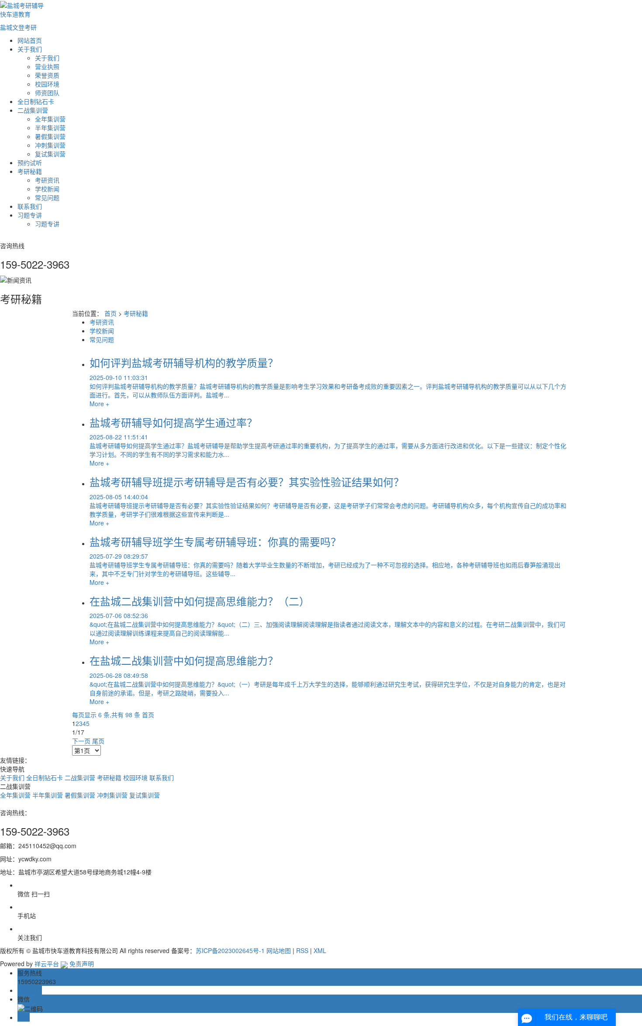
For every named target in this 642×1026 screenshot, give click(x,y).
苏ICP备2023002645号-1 (230, 950)
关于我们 (29, 49)
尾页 (98, 740)
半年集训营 (50, 127)
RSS (302, 950)
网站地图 (278, 950)
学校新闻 (47, 188)
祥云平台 (47, 963)
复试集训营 (50, 153)
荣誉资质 (47, 75)
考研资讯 (47, 180)
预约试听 (29, 162)
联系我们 (29, 206)
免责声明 (81, 963)
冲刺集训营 (50, 145)
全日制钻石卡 (35, 101)
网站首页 (29, 40)
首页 (110, 313)
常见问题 (47, 197)
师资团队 (47, 92)
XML (320, 950)
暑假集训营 (50, 136)
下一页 (81, 740)
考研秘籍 (29, 171)
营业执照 (47, 66)
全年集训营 (50, 118)
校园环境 (47, 83)
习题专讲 (29, 215)
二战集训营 (32, 110)
